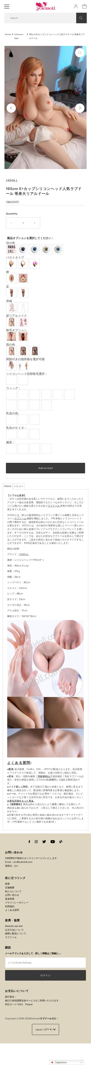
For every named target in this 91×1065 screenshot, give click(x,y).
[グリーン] (47, 249)
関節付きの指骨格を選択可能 (25, 359)
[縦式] (12, 293)
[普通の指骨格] (12, 365)
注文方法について (14, 929)
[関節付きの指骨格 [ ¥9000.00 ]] (23, 365)
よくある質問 (18, 763)
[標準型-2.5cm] (12, 434)
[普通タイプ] (12, 264)
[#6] (70, 394)
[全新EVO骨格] (12, 307)
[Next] (79, 108)
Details (7, 486)
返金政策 (9, 898)
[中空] (23, 264)
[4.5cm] (35, 434)
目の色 (10, 243)
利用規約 (9, 906)
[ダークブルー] (35, 249)
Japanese (60, 1062)
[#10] (47, 405)
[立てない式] (23, 293)
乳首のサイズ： (16, 428)
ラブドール (54, 505)
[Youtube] (53, 842)
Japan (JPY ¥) (44, 1029)
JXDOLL (24, 554)
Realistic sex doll (14, 926)
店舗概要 (9, 887)
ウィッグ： (13, 388)
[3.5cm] (23, 434)
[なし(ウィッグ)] (12, 380)
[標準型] (12, 322)
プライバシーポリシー (16, 902)
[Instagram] (36, 842)
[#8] (23, 405)
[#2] (23, 394)
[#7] (12, 405)
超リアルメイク (16, 315)
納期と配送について (15, 933)
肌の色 (10, 344)
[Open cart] (84, 6)
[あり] (23, 336)
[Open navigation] (6, 6)
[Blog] (60, 842)
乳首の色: (12, 413)
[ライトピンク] (12, 419)
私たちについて (13, 891)
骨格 (9, 301)
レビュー (18, 486)
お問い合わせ (12, 894)
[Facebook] (29, 842)
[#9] (35, 405)
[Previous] (11, 108)
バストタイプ (15, 257)
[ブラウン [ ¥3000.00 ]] (35, 351)
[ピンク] (23, 419)
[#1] (12, 394)
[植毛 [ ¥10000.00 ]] (23, 380)
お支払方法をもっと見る (20, 800)
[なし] (12, 336)
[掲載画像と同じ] (12, 249)
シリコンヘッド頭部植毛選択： (27, 374)
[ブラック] (23, 249)
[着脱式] (23, 278)
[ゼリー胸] (35, 264)
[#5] (58, 394)
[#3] (35, 394)
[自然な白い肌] (12, 351)
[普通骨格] (23, 307)
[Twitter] (44, 842)
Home (8, 34)
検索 (7, 883)
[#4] (47, 394)
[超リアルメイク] (23, 322)
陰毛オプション (16, 330)
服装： (10, 442)
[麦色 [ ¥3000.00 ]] (23, 351)
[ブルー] (58, 249)
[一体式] (12, 278)
